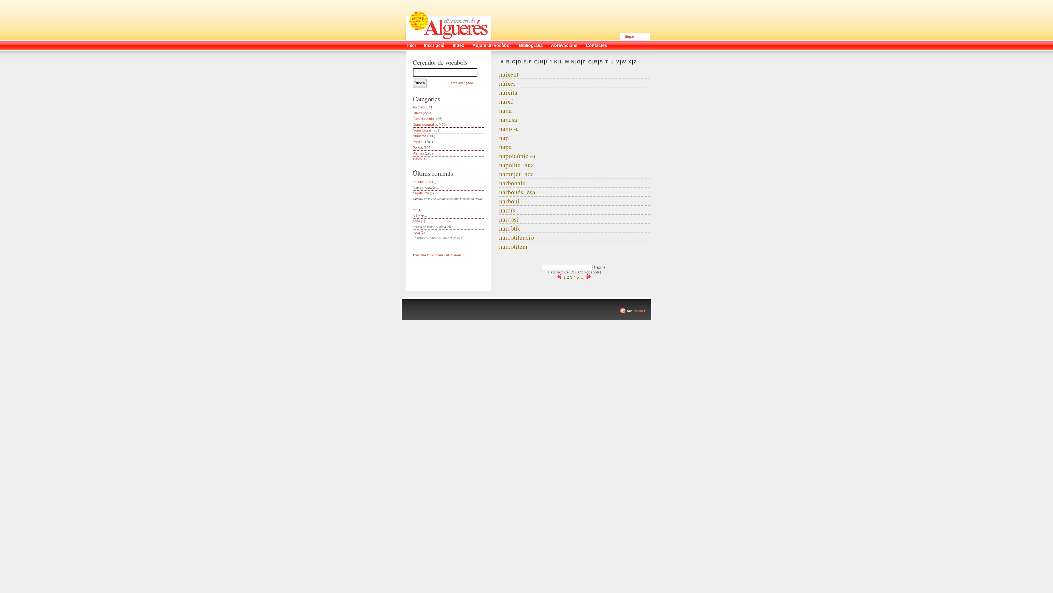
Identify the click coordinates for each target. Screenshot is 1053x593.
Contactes (596, 45)
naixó (506, 101)
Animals (419, 107)
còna (416, 221)
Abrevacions (564, 45)
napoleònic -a (517, 155)
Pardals (418, 142)
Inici (411, 45)
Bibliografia (531, 45)
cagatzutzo (421, 193)
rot (415, 210)
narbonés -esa (517, 192)
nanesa (508, 119)
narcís (507, 210)
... (582, 277)
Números (419, 136)
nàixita (508, 92)
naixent (509, 74)
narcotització (516, 237)
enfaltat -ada (422, 182)
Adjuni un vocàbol (491, 45)
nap (504, 137)
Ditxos (417, 113)
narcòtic (510, 228)
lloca (416, 232)
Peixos (418, 148)
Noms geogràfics (425, 125)
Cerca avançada (460, 83)
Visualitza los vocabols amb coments (437, 255)
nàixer (507, 83)
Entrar (629, 36)
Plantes (418, 153)
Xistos (417, 159)
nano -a (509, 128)
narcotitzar (513, 246)
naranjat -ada (516, 173)
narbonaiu (512, 182)
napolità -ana (516, 164)
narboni (509, 201)
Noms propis (422, 130)
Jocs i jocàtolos (424, 119)
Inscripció (434, 45)
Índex (458, 45)
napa (505, 146)
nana (505, 110)
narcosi (508, 219)
